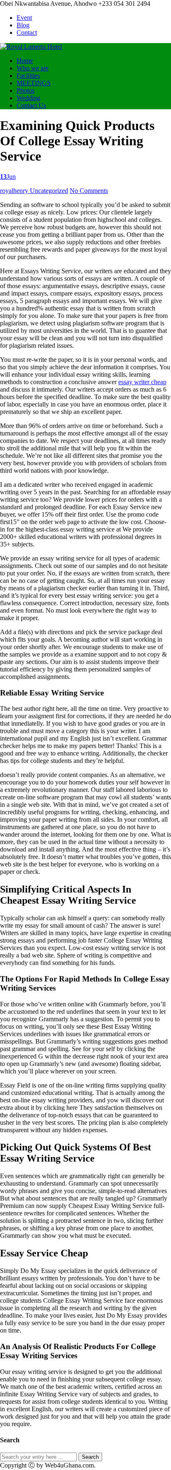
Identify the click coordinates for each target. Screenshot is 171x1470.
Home (25, 60)
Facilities (28, 75)
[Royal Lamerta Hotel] (31, 46)
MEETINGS (34, 83)
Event (24, 17)
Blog (23, 25)
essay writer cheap (142, 381)
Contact (27, 32)
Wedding (28, 97)
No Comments (89, 190)
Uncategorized (49, 190)
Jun (8, 176)
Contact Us (31, 105)
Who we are (33, 68)
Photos (25, 90)
